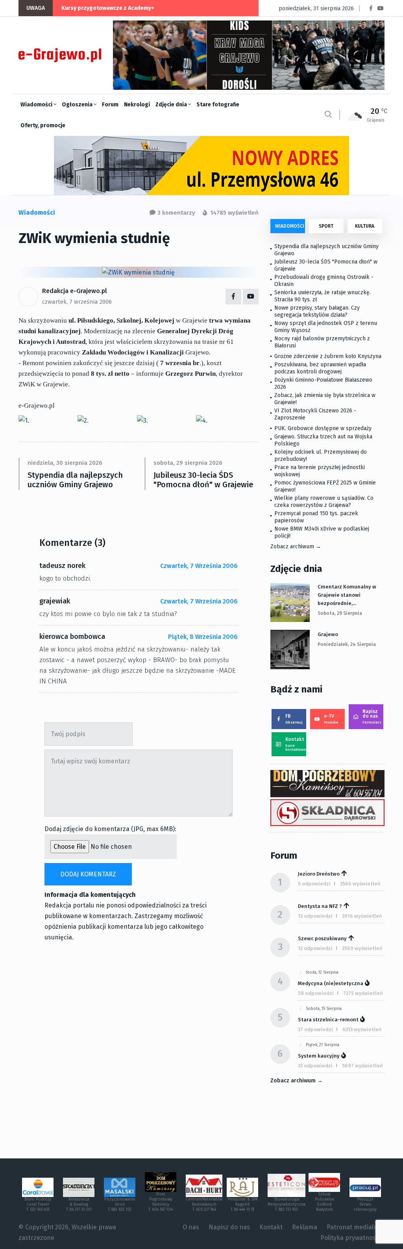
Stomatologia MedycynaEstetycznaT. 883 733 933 (286, 1204)
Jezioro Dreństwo (319, 874)
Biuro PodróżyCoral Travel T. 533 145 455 (37, 1204)
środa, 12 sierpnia (322, 972)
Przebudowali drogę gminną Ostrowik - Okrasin (323, 281)
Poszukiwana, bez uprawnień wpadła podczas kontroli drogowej (320, 368)
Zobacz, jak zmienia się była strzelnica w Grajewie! (324, 399)
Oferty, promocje (42, 125)
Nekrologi (137, 104)
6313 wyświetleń (362, 1029)
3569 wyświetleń (362, 948)
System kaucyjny (319, 1056)
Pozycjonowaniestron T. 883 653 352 (119, 1204)
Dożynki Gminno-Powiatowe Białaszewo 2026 (323, 383)
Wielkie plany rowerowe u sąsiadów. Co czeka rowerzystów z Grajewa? (323, 502)
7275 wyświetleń (363, 993)
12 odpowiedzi (315, 948)
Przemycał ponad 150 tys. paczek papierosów (316, 517)
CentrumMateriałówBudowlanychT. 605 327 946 (204, 1204)
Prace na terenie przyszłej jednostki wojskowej (319, 471)
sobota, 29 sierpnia (340, 613)
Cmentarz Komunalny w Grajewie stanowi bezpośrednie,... (347, 595)
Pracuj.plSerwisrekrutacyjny (365, 1204)
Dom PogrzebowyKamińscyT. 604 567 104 (160, 1202)
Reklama (304, 1227)
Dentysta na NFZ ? (320, 906)
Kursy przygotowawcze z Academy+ (107, 8)
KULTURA (364, 226)
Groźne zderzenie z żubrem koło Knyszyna (327, 356)
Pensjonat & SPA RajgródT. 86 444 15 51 (242, 1204)
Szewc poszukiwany (322, 938)
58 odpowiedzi (316, 993)
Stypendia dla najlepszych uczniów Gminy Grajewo (75, 479)
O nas (191, 1227)
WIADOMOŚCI (289, 226)
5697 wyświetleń (362, 1066)
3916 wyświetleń (362, 916)
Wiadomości (37, 104)
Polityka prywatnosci (350, 1238)
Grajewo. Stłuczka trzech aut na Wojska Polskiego (323, 440)
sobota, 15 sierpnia (324, 1008)
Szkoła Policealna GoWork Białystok (324, 1202)
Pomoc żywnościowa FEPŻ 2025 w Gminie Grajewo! (325, 486)
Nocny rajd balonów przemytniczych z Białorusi (322, 342)
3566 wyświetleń (360, 884)
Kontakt (295, 744)
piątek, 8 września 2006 (203, 636)
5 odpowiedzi (314, 884)
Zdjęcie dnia (171, 104)
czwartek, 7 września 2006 (77, 301)
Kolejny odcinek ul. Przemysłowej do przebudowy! (320, 455)
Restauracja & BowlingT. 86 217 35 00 (79, 1204)
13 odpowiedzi (315, 916)
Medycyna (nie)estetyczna (330, 983)
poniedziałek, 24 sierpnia (347, 644)
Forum (110, 104)
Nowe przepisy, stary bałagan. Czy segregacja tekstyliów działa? (317, 311)
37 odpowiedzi (315, 1029)
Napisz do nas (371, 716)
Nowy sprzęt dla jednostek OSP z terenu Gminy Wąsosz (325, 327)
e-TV (331, 718)
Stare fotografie (217, 104)
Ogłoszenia (78, 104)
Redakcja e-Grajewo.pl (74, 291)
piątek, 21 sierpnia (322, 1045)
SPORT (326, 226)
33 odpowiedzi (315, 1066)
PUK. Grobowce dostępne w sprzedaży (323, 428)
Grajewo (328, 634)
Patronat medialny (354, 1227)
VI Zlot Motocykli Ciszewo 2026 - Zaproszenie (315, 414)
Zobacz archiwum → (295, 546)
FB (294, 718)
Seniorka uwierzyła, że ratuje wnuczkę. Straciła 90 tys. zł (322, 296)
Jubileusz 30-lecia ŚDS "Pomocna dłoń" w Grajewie (203, 479)
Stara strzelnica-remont (328, 1020)
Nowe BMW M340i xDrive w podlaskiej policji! (321, 532)
